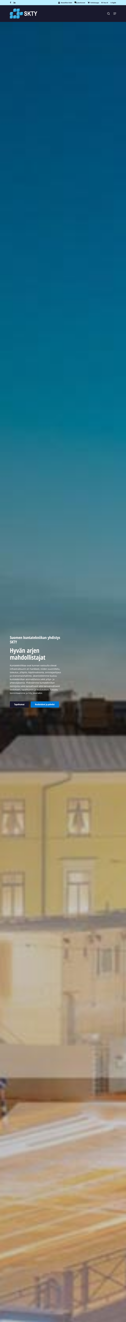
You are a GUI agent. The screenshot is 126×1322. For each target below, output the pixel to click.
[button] (114, 13)
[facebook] (10, 2)
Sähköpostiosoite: (99, 1289)
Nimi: (93, 1299)
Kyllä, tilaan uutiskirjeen (104, 1308)
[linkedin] (15, 2)
